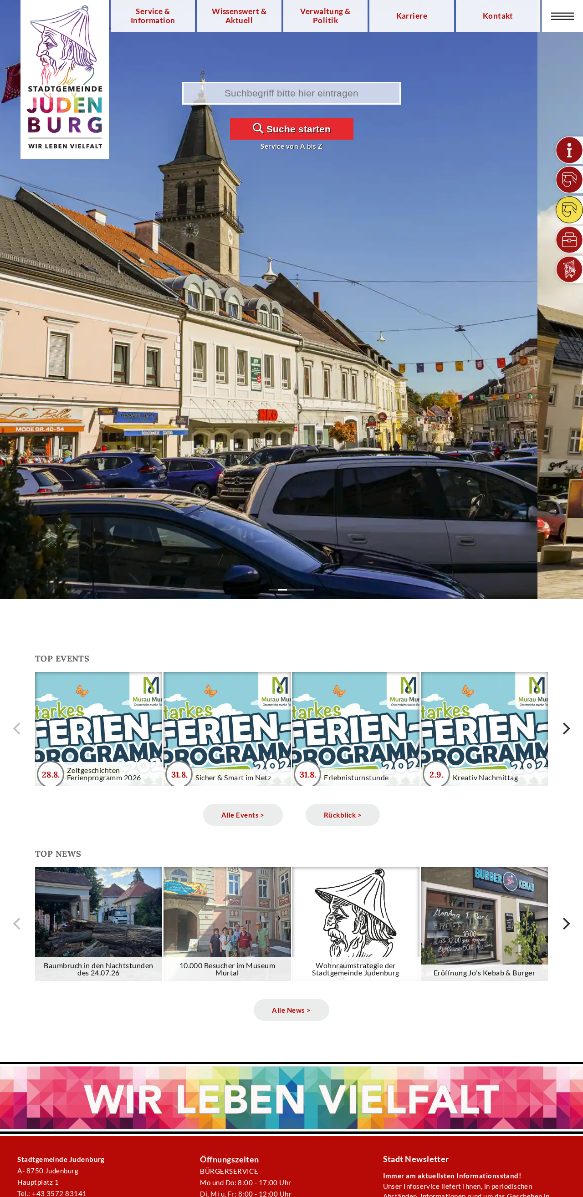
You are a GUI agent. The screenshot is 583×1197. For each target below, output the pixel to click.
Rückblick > (343, 815)
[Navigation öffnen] (562, 16)
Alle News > (291, 1010)
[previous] (18, 729)
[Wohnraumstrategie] (569, 150)
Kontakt (498, 15)
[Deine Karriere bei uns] (569, 239)
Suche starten (297, 129)
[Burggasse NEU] (569, 179)
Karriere (412, 15)
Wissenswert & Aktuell (239, 16)
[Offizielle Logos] (569, 269)
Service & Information (153, 16)
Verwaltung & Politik (325, 16)
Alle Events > (243, 815)
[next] (565, 729)
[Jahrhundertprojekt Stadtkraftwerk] (569, 209)
